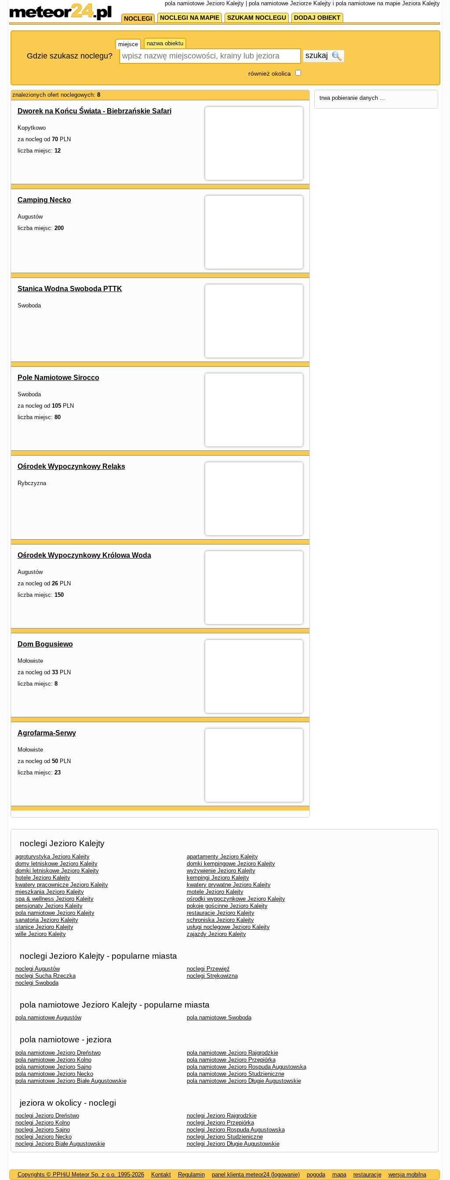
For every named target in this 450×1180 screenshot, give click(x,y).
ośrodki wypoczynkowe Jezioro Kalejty (236, 898)
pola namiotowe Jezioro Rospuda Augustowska (246, 1066)
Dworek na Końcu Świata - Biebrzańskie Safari (94, 111)
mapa (339, 1174)
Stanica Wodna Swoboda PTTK (70, 288)
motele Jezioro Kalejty (215, 891)
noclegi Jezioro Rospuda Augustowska (236, 1129)
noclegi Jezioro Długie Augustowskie (233, 1143)
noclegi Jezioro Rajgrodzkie (222, 1115)
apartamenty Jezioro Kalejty (222, 856)
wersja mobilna (407, 1174)
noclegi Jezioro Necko (43, 1136)
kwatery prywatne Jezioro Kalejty (229, 884)
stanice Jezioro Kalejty (44, 927)
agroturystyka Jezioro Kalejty (52, 856)
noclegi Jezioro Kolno (42, 1122)
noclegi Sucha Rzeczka (45, 975)
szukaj (317, 55)
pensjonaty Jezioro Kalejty (49, 905)
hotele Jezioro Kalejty (42, 877)
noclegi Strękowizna (212, 975)
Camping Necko (44, 200)
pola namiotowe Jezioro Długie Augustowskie (244, 1081)
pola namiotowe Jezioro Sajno (53, 1066)
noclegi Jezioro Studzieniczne (225, 1136)
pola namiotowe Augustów (48, 1017)
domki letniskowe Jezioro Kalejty (57, 870)
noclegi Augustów (37, 968)
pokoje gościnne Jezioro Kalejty (227, 905)
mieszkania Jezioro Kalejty (49, 891)
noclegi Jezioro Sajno (42, 1129)
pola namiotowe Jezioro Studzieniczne (235, 1073)
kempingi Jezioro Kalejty (218, 877)
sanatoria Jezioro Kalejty (46, 920)
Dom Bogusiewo (45, 644)
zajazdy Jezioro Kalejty (216, 934)
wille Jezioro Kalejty (40, 934)
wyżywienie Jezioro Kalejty (221, 870)
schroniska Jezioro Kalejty (220, 920)
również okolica (269, 73)
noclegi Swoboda (36, 982)
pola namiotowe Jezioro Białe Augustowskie (71, 1081)
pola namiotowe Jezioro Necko (54, 1073)
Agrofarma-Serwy (47, 733)
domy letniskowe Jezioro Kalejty (56, 863)
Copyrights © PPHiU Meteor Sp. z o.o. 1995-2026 (81, 1174)
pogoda (316, 1174)
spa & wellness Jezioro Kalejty (54, 898)
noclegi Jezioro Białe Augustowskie (60, 1143)
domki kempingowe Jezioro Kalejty (231, 863)
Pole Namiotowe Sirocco (58, 377)
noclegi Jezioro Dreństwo (47, 1115)
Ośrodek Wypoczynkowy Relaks (71, 466)
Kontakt (161, 1174)
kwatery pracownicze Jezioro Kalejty (61, 884)
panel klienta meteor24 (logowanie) (256, 1174)
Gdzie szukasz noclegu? (69, 55)
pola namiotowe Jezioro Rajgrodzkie (232, 1052)
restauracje (367, 1174)
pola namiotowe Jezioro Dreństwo (58, 1052)
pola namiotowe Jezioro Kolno (53, 1059)
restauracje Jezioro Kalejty (220, 913)
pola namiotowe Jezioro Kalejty (54, 913)
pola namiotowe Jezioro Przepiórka (231, 1059)
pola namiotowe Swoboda (219, 1017)
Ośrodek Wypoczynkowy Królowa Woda (84, 555)
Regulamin (191, 1174)
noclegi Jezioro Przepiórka (220, 1122)
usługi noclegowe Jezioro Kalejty (228, 927)
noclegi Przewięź (208, 968)
